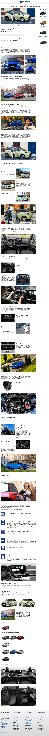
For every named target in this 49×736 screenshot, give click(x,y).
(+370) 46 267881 (40, 720)
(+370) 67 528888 (40, 717)
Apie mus (10, 6)
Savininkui (35, 6)
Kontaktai (39, 6)
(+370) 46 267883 (40, 726)
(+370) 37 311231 (15, 723)
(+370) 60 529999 (28, 717)
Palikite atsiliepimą (3, 729)
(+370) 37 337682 (15, 726)
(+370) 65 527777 (15, 717)
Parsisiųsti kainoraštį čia (16, 41)
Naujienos (13, 6)
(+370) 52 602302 (28, 726)
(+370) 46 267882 (40, 723)
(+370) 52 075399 (28, 720)
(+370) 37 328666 (15, 720)
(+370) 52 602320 (28, 723)
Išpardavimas (32, 6)
